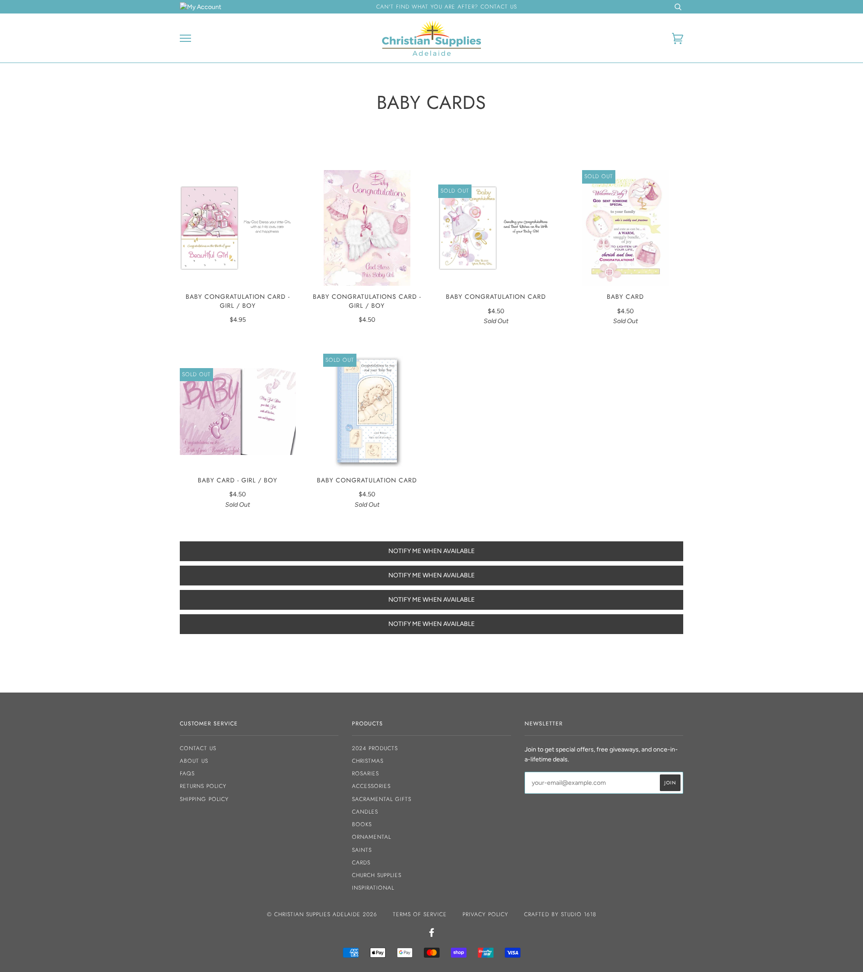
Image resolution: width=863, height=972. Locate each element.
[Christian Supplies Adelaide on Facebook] (431, 934)
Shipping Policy (204, 799)
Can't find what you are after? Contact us (446, 7)
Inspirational (373, 888)
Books (362, 824)
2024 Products (375, 748)
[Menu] (185, 38)
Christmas (367, 761)
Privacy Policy (485, 914)
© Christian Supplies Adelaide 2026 (322, 914)
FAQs (187, 774)
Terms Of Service (420, 914)
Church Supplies (376, 875)
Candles (365, 812)
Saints (362, 850)
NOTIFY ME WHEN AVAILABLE (431, 551)
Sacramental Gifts (381, 799)
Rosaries (365, 774)
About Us (194, 761)
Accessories (371, 786)
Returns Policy (203, 786)
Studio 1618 (578, 914)
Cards (361, 863)
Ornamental (371, 837)
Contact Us (198, 748)
